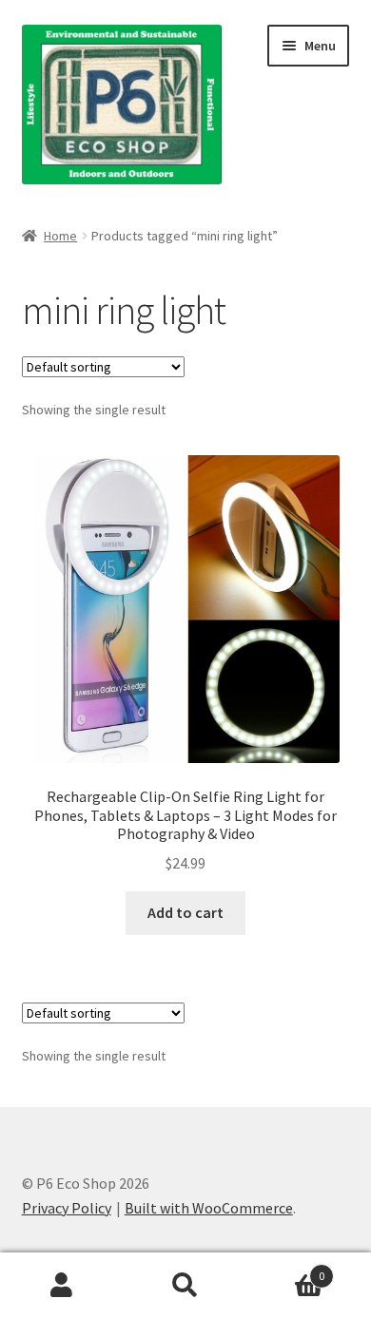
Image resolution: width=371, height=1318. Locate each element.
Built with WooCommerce (209, 1207)
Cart (285, 1269)
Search (185, 1285)
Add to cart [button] (185, 912)
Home (60, 235)
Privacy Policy (66, 1207)
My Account (62, 1285)
